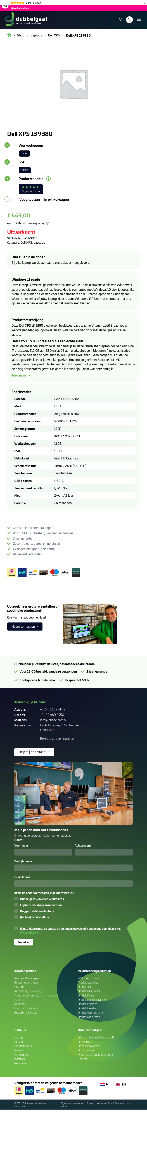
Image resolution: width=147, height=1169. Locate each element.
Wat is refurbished (89, 978)
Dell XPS (26, 242)
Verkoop (19, 1041)
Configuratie (21, 1054)
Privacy (90, 1103)
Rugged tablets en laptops (37, 911)
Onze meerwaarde (89, 1046)
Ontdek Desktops (88, 1008)
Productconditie (31, 178)
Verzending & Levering (28, 991)
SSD (22, 161)
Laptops (39, 242)
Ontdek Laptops (87, 1004)
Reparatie (20, 1004)
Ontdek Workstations (90, 1012)
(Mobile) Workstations (34, 917)
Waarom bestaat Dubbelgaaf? (96, 1037)
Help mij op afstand (26, 1008)
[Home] (26, 20)
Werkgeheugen (31, 145)
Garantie (19, 999)
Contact (82, 1059)
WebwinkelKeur (104, 1103)
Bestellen (19, 987)
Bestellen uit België (25, 1012)
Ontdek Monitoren (89, 1017)
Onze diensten (86, 1050)
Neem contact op (23, 626)
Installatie (20, 1059)
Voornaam (21, 845)
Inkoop (18, 1037)
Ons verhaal (85, 1041)
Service (18, 1050)
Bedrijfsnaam (23, 861)
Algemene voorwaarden (72, 1103)
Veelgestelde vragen (26, 978)
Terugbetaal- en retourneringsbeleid (36, 995)
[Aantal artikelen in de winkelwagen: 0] (129, 19)
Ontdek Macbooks (89, 991)
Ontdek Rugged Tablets (92, 999)
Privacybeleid (29, 932)
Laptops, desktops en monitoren (41, 905)
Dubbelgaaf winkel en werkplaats (42, 899)
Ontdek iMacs (86, 995)
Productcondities (88, 982)
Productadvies (23, 1046)
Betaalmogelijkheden (26, 982)
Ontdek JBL (85, 987)
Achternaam (83, 845)
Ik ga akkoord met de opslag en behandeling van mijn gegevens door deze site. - (71, 930)
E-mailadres (23, 877)
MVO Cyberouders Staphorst (95, 1054)
